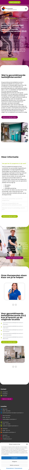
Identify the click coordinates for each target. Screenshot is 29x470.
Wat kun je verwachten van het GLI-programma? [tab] (12, 199)
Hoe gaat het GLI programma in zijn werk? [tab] (14, 163)
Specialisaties (13, 18)
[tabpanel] (14, 181)
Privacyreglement (10, 468)
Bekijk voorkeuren (14, 465)
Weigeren (14, 461)
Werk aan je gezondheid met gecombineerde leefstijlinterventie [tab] (12, 204)
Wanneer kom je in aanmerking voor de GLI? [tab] (13, 208)
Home (6, 18)
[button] (27, 444)
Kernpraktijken (5, 43)
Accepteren (14, 458)
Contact (3, 389)
